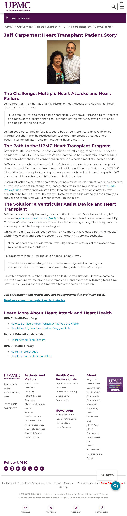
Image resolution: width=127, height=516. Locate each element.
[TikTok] (42, 468)
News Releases (63, 427)
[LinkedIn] (18, 469)
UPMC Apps (93, 425)
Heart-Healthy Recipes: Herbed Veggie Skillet (41, 328)
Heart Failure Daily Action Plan (31, 356)
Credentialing (62, 400)
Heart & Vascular (21, 18)
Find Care (25, 512)
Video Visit (76, 512)
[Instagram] (12, 469)
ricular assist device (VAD (37, 218)
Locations (30, 387)
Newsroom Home (65, 414)
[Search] (114, 6)
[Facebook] (6, 469)
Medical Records (33, 416)
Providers (51, 512)
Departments (62, 396)
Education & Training (66, 392)
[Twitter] (30, 468)
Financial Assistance (35, 429)
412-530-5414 (10, 404)
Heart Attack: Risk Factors (28, 339)
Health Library (32, 437)
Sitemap (63, 487)
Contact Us (8, 483)
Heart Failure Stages (24, 351)
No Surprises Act (33, 420)
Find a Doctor (32, 383)
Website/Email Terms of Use (31, 483)
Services (29, 412)
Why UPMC (92, 379)
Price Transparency (34, 425)
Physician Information (67, 383)
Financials (92, 404)
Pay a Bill (29, 392)
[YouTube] (36, 469)
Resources (61, 387)
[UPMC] (18, 6)
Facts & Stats (93, 383)
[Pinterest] (24, 469)
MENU (122, 2)
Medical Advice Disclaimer (61, 483)
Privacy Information (87, 483)
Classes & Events (33, 433)
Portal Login (101, 512)
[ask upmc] (115, 485)
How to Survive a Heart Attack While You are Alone (45, 323)
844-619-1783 (10, 408)
